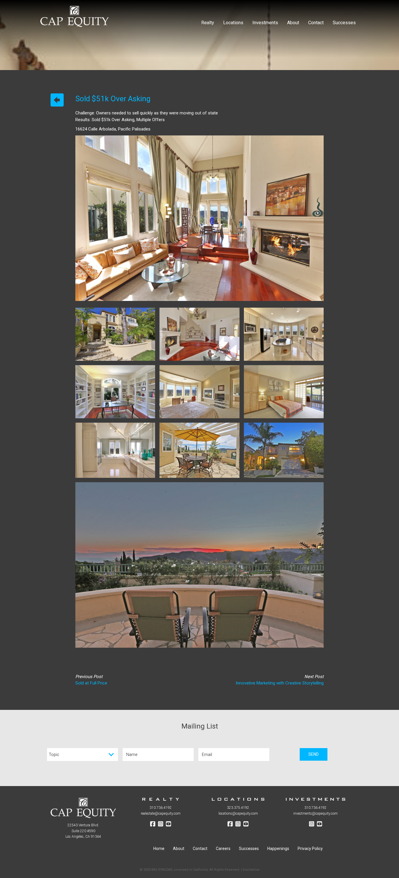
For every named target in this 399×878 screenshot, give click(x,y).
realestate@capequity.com (161, 813)
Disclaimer (251, 870)
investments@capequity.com (315, 813)
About (293, 22)
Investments (265, 22)
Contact (316, 22)
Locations (233, 22)
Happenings (278, 848)
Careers (223, 848)
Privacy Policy (310, 848)
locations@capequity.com (238, 813)
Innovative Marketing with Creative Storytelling (280, 683)
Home (158, 848)
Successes (344, 22)
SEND (313, 754)
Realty (207, 22)
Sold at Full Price (91, 683)
